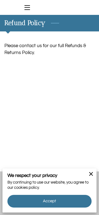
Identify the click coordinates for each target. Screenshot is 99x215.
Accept (49, 201)
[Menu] (26, 7)
